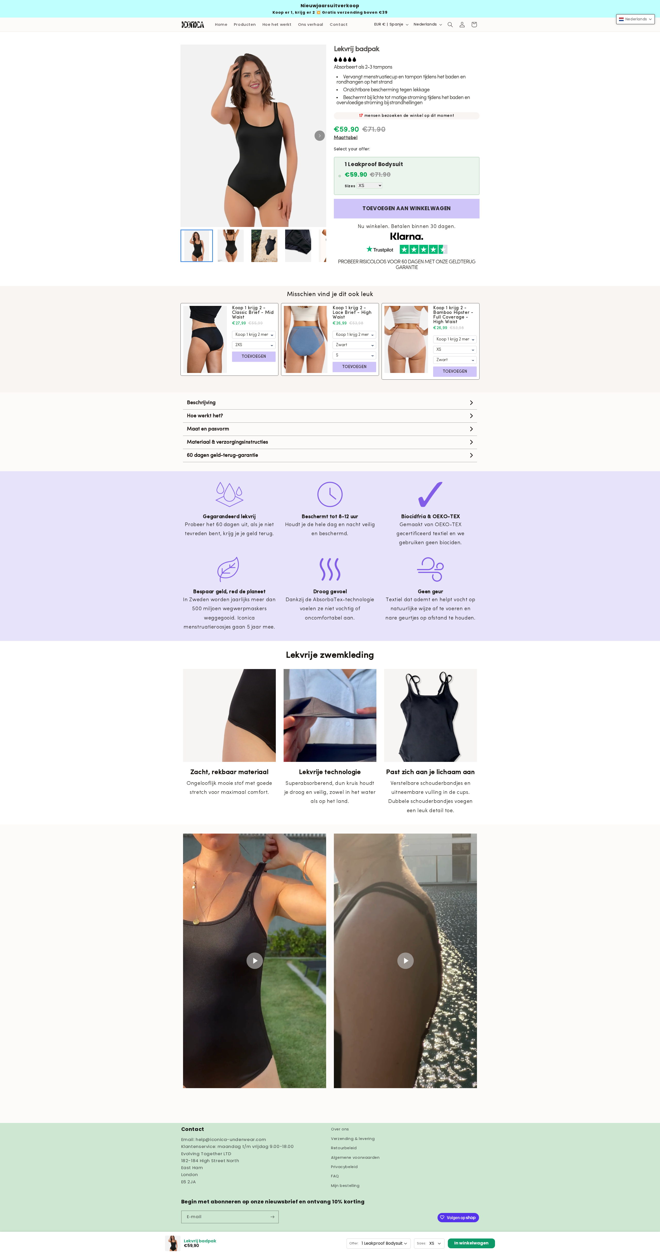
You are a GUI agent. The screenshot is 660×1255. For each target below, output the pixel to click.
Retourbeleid (344, 1148)
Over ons (340, 1129)
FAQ (335, 1176)
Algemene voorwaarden (355, 1157)
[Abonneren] (272, 1216)
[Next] (320, 136)
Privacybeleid (344, 1166)
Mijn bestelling (345, 1185)
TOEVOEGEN (254, 357)
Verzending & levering (353, 1138)
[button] (450, 24)
